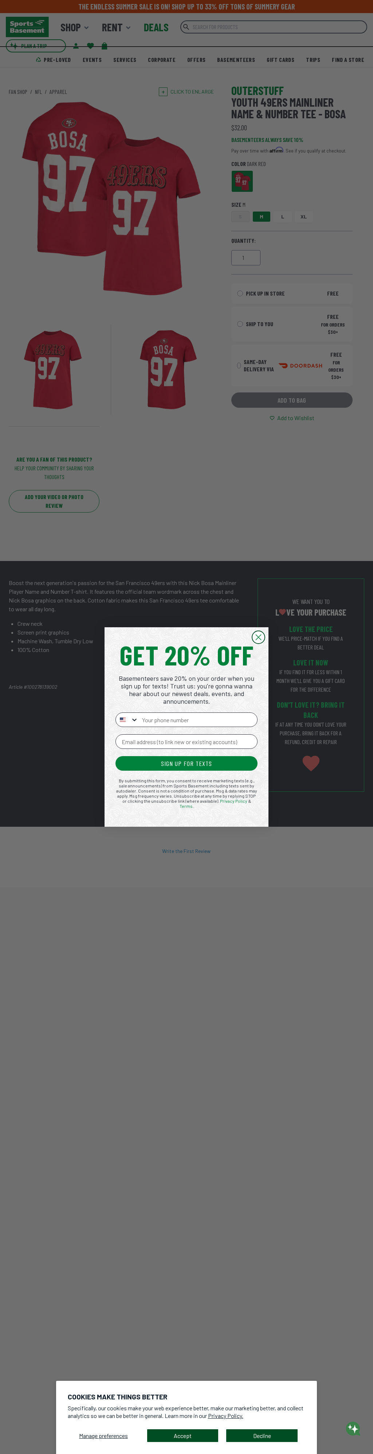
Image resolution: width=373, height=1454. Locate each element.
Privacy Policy (233, 800)
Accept (183, 1435)
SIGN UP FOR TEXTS (186, 763)
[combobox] (127, 720)
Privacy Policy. (225, 1415)
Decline (262, 1435)
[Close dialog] (258, 637)
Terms (186, 806)
